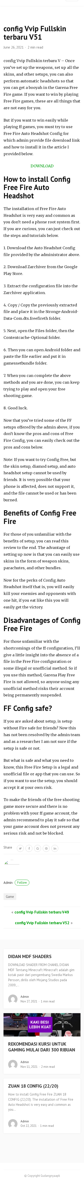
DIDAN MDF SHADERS (30, 956)
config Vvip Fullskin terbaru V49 (41, 912)
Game (10, 896)
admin (15, 882)
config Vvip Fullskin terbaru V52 (42, 922)
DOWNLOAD (42, 166)
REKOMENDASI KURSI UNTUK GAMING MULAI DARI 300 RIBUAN (41, 1047)
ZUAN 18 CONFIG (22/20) (33, 1086)
